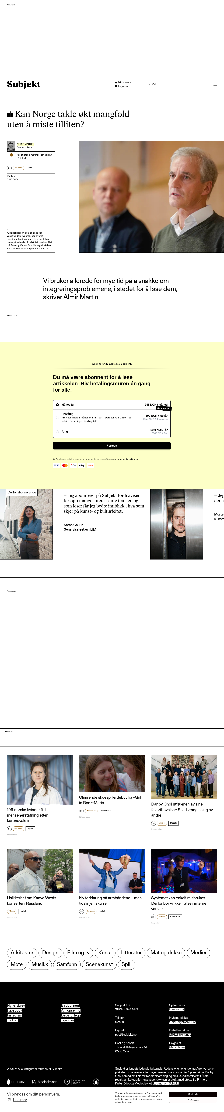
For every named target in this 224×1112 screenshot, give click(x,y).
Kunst (105, 953)
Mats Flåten (177, 1047)
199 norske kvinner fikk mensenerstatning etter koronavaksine (27, 815)
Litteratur (131, 953)
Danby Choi (176, 1009)
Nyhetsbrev (16, 1006)
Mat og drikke (166, 953)
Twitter (12, 1020)
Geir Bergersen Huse (182, 1022)
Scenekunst (99, 964)
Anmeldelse (106, 811)
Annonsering (70, 1010)
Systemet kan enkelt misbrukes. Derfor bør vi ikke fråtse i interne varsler (178, 903)
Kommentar (175, 917)
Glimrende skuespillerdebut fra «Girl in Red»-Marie (110, 800)
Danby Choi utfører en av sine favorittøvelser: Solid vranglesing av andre (182, 809)
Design (50, 953)
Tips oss (67, 1020)
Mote (17, 964)
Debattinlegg (71, 1015)
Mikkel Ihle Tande (180, 1034)
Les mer (20, 1100)
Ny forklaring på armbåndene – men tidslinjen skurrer (110, 901)
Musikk (39, 964)
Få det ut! (21, 158)
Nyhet (30, 828)
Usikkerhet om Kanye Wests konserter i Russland (31, 901)
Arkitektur (22, 953)
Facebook (14, 1010)
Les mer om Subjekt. (166, 1083)
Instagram (14, 1015)
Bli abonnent (70, 1006)
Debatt (30, 168)
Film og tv (91, 811)
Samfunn (18, 168)
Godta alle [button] (193, 1094)
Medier (162, 823)
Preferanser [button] (193, 1100)
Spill (127, 964)
